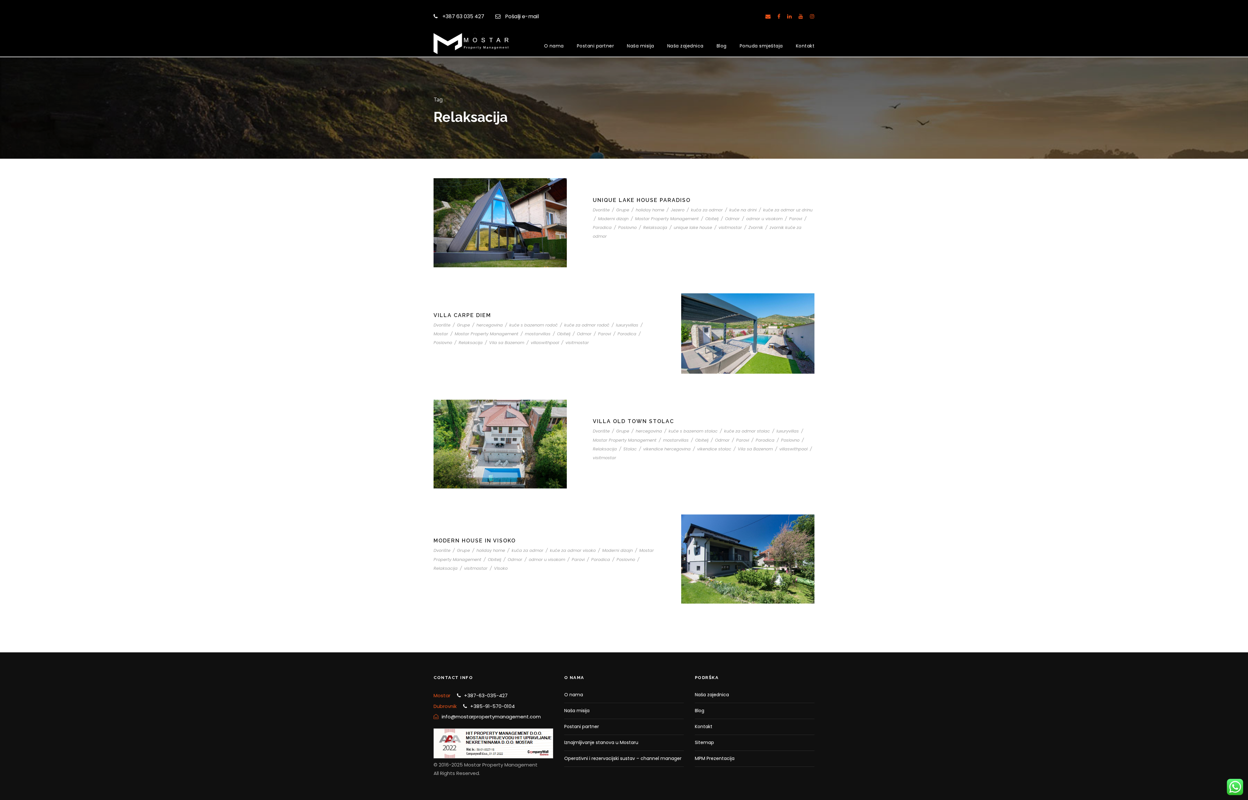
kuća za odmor (707, 210)
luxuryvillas (627, 325)
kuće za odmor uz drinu (787, 210)
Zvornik (755, 227)
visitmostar (730, 227)
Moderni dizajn (613, 219)
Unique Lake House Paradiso (642, 200)
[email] (768, 16)
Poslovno (627, 227)
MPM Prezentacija (714, 758)
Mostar (441, 334)
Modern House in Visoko (475, 541)
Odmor (732, 219)
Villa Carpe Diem (462, 315)
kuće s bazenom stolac (693, 431)
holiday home (650, 210)
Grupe (622, 210)
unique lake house (693, 227)
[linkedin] (789, 16)
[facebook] (778, 16)
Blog (722, 46)
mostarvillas (538, 334)
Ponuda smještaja (761, 46)
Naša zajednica (685, 46)
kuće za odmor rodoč (586, 325)
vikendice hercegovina (667, 449)
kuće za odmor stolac (747, 431)
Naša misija (640, 46)
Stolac (630, 449)
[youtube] (801, 16)
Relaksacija (655, 227)
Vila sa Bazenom (506, 343)
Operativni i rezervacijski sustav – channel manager (623, 758)
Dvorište (601, 210)
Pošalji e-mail (522, 16)
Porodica (602, 227)
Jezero (677, 210)
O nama (554, 46)
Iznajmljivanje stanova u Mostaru (601, 742)
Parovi (795, 219)
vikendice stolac (714, 449)
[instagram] (812, 16)
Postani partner (595, 46)
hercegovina (489, 325)
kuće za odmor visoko (573, 550)
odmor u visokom (764, 219)
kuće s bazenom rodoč (533, 325)
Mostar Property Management (667, 219)
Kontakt (805, 46)
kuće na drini (743, 210)
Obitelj (712, 219)
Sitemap (704, 742)
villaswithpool (545, 343)
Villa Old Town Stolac (633, 421)
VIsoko (501, 568)
